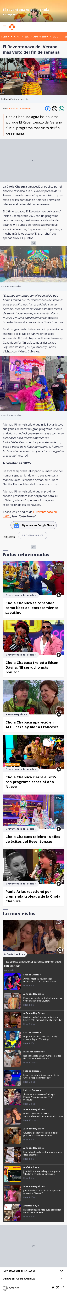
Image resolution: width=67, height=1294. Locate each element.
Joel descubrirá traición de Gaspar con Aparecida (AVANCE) (42, 1192)
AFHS (17, 36)
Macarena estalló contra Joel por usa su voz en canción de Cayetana (42, 999)
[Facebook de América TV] (53, 1287)
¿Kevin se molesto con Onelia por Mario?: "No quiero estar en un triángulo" (39, 1097)
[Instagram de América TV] (62, 1287)
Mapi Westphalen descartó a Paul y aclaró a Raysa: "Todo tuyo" (40, 1038)
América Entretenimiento (19, 108)
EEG (27, 36)
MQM (56, 36)
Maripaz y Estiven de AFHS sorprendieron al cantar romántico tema (43, 1115)
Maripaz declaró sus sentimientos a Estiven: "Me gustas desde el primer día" (42, 1018)
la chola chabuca (32, 535)
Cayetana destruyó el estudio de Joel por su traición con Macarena (41, 1134)
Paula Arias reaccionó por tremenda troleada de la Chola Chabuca (32, 896)
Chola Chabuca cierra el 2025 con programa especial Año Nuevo (30, 782)
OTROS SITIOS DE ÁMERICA (19, 1278)
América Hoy (41, 36)
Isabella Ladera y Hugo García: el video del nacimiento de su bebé (42, 1057)
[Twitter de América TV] (57, 1287)
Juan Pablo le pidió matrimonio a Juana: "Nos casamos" (42, 1153)
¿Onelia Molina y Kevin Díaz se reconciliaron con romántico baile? (40, 980)
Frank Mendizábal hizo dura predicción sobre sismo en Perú (42, 1211)
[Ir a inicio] (12, 27)
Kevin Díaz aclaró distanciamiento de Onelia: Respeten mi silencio (41, 1076)
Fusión (5, 36)
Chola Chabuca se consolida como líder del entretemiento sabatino (31, 608)
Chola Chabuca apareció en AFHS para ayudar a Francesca (32, 724)
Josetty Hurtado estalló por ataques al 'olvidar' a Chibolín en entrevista (41, 1172)
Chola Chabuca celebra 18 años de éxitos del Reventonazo (32, 839)
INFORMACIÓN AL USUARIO (19, 1271)
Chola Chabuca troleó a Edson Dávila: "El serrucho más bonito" (31, 667)
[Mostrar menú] (4, 27)
